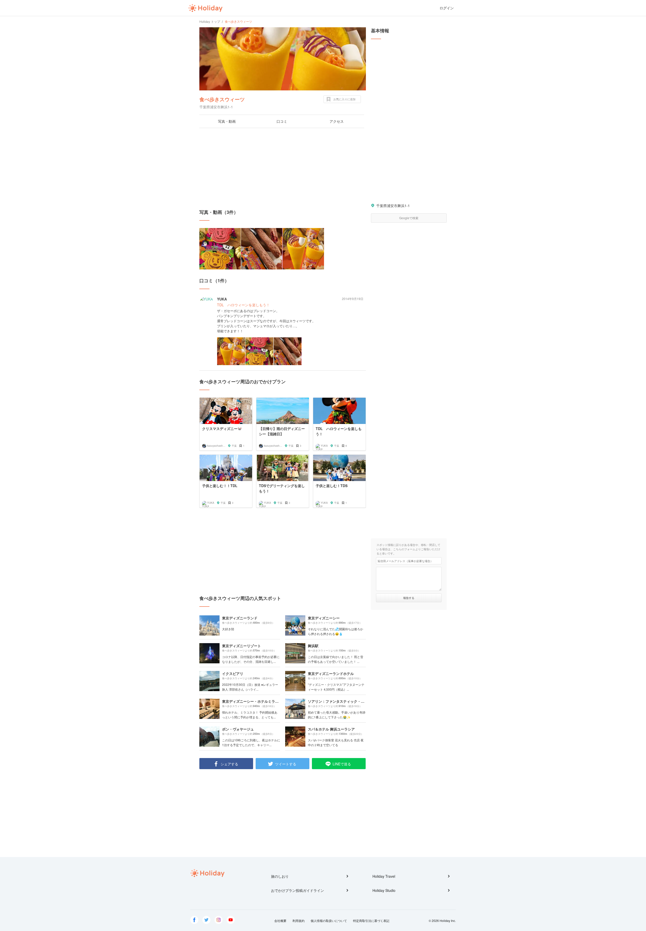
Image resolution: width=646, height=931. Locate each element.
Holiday (205, 8)
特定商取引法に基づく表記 (371, 920)
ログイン (447, 8)
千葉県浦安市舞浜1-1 (393, 205)
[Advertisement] (282, 168)
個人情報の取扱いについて (329, 920)
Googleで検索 (408, 218)
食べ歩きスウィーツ (222, 99)
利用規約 (298, 920)
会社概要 (280, 920)
